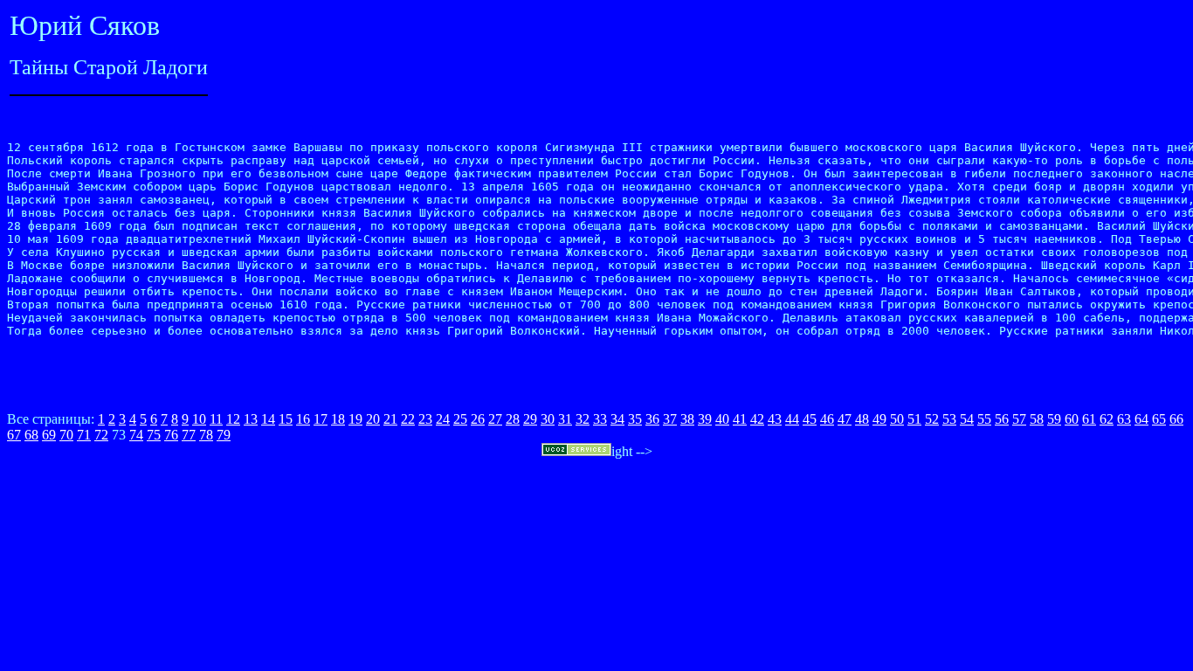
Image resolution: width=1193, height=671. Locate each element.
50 (897, 419)
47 (845, 419)
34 (617, 419)
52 (932, 419)
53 (949, 419)
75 (154, 434)
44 (792, 419)
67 (14, 434)
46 (827, 419)
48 (862, 419)
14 (268, 419)
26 (478, 419)
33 (600, 419)
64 (1141, 419)
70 (66, 434)
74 (136, 434)
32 (583, 419)
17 (321, 419)
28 (513, 419)
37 (670, 419)
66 (1176, 419)
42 (757, 419)
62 (1107, 419)
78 (206, 434)
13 (251, 419)
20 (373, 419)
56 (1002, 419)
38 (687, 419)
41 (740, 419)
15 (286, 419)
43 (775, 419)
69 (49, 434)
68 (31, 434)
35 (635, 419)
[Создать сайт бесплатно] (576, 451)
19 (355, 419)
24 (443, 419)
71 (84, 434)
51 (914, 419)
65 (1159, 419)
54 (967, 419)
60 (1072, 419)
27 (495, 419)
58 (1037, 419)
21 (390, 419)
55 (984, 419)
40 (722, 419)
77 (189, 434)
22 (408, 419)
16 (303, 419)
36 (652, 419)
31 (565, 419)
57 (1019, 419)
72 (101, 434)
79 (224, 434)
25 (460, 419)
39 (705, 419)
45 (810, 419)
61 (1089, 419)
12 (233, 419)
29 (530, 419)
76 (171, 434)
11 (216, 419)
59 (1054, 419)
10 (199, 419)
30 (548, 419)
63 (1124, 419)
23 (425, 419)
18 (338, 419)
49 (879, 419)
